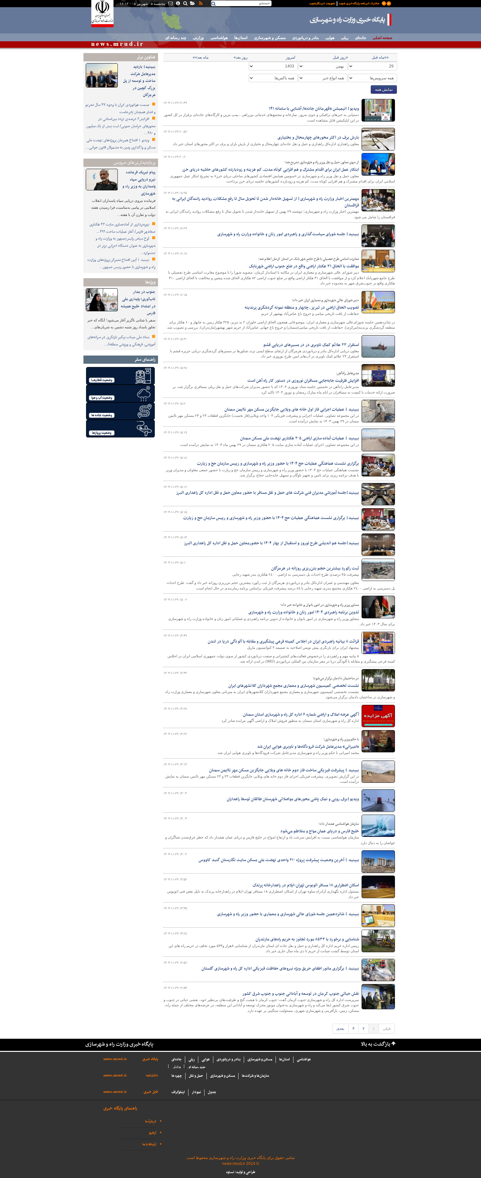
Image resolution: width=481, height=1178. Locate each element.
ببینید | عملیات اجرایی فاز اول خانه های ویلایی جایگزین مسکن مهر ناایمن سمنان (291, 409)
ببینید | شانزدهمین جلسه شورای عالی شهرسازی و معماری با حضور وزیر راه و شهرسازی (288, 914)
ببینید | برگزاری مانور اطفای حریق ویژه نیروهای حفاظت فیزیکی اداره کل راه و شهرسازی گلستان (280, 968)
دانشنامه (152, 1075)
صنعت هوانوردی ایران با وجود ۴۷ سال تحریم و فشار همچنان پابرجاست (120, 108)
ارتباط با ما (149, 1144)
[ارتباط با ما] (170, 4)
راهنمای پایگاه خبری (120, 1108)
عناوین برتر (145, 57)
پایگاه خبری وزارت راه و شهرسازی (351, 20)
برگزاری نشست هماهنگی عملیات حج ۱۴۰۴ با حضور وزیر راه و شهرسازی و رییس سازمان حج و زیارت (278, 463)
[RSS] (200, 4)
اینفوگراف (178, 1092)
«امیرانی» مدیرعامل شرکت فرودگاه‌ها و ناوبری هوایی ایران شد (308, 746)
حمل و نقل (196, 1076)
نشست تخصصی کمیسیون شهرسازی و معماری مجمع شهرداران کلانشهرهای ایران (293, 685)
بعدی (340, 1028)
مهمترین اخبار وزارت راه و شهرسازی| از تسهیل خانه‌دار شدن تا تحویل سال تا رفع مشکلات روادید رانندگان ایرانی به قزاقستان (265, 202)
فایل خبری (151, 1092)
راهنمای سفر (144, 359)
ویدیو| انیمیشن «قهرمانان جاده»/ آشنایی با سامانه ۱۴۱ (314, 108)
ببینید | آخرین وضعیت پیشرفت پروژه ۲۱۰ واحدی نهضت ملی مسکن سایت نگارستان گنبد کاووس (279, 860)
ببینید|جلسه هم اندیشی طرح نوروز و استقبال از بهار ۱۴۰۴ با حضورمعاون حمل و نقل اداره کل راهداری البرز (271, 543)
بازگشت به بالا (375, 1044)
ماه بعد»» (200, 57)
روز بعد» (241, 57)
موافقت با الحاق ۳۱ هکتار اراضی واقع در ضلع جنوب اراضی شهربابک (304, 266)
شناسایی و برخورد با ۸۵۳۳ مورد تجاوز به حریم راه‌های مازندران (307, 939)
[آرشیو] (192, 4)
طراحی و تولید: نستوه (240, 1172)
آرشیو (152, 1133)
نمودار (196, 1092)
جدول (212, 1092)
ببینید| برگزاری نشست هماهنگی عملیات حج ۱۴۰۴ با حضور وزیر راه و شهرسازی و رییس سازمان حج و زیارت (271, 518)
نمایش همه (384, 89)
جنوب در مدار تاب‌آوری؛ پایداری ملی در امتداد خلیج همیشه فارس (138, 303)
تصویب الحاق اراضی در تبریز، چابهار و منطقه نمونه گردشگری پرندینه (302, 307)
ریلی (344, 37)
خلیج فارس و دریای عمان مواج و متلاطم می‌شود (319, 831)
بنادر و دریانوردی (305, 37)
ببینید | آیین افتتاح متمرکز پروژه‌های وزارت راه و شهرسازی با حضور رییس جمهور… (121, 263)
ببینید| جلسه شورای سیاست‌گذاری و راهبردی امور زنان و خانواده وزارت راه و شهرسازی (288, 234)
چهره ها (176, 1076)
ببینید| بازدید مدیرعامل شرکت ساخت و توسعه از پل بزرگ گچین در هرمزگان (139, 81)
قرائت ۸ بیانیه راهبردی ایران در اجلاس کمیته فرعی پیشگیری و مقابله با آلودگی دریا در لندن (283, 641)
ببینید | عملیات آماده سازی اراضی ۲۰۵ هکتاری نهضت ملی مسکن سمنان (299, 438)
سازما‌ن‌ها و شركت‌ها (255, 1076)
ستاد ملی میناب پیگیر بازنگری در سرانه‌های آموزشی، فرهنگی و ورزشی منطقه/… (121, 341)
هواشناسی (219, 37)
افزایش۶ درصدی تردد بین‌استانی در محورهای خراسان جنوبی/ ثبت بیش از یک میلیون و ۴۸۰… (120, 126)
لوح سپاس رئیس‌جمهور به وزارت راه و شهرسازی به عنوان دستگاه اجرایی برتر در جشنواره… (125, 245)
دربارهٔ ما (150, 1121)
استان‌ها (240, 37)
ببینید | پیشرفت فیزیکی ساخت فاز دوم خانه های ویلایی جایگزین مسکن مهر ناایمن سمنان (284, 770)
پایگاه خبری (150, 1059)
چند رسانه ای (175, 37)
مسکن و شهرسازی (270, 37)
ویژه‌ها (150, 282)
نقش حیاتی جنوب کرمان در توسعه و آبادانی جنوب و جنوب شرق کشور (300, 993)
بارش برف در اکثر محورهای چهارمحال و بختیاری (318, 137)
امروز (290, 57)
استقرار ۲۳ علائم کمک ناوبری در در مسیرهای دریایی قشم (311, 345)
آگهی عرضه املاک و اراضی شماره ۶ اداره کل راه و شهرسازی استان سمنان (301, 714)
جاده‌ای (360, 37)
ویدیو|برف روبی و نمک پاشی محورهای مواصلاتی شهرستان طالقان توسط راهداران (293, 799)
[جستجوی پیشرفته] (185, 4)
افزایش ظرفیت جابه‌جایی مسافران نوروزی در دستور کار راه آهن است (303, 380)
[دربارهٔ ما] (177, 4)
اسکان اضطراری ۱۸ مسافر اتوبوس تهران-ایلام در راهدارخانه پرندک (306, 885)
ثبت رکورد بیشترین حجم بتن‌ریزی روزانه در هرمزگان (315, 568)
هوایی (329, 37)
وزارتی (198, 37)
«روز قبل (340, 57)
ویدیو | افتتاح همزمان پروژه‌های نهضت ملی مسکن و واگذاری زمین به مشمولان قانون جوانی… (120, 144)
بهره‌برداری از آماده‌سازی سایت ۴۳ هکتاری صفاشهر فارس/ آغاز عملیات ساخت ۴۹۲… (122, 228)
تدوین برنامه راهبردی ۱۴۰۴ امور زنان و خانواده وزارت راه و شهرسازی (303, 612)
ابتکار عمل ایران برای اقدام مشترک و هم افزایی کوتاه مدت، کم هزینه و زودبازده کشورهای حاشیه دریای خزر (270, 169)
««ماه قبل (380, 57)
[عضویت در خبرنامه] (345, 3)
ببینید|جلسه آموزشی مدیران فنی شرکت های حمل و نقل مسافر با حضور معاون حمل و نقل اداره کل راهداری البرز (267, 492)
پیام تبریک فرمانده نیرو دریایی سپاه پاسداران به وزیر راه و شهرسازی (138, 183)
